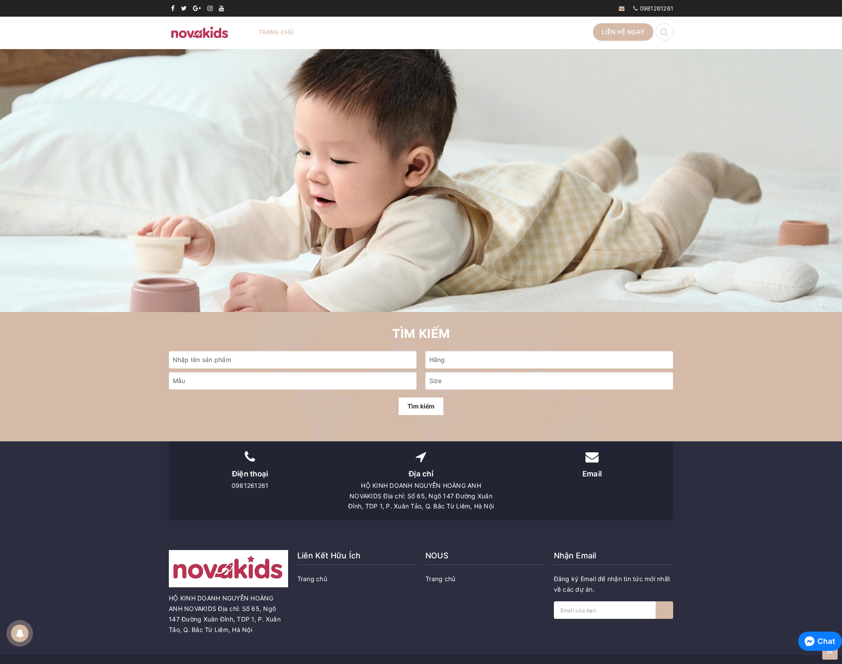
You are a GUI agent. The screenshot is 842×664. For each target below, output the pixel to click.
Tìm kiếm (421, 406)
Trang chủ (276, 32)
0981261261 (657, 8)
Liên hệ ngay (623, 32)
